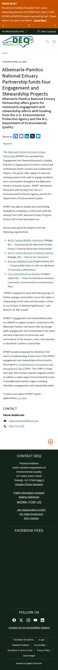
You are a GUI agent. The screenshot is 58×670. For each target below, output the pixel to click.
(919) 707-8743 (16, 426)
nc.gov (41, 639)
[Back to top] (50, 442)
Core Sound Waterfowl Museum (24, 274)
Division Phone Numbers (29, 484)
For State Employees (31, 514)
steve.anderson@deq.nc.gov (24, 421)
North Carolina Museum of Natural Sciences (30, 253)
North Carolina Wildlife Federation (25, 240)
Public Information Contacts (29, 492)
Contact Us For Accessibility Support (29, 627)
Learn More (40, 20)
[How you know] (25, 31)
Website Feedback (20, 645)
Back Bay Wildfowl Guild (20, 261)
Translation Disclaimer (23, 639)
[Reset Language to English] (38, 31)
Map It (40, 480)
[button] (45, 41)
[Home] (18, 38)
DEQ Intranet (31, 518)
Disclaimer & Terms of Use (20, 650)
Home (5, 53)
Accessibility (40, 645)
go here (22, 398)
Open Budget (29, 655)
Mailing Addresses (29, 497)
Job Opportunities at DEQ (31, 510)
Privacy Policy (43, 650)
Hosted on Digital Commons (29, 663)
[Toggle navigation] (54, 41)
